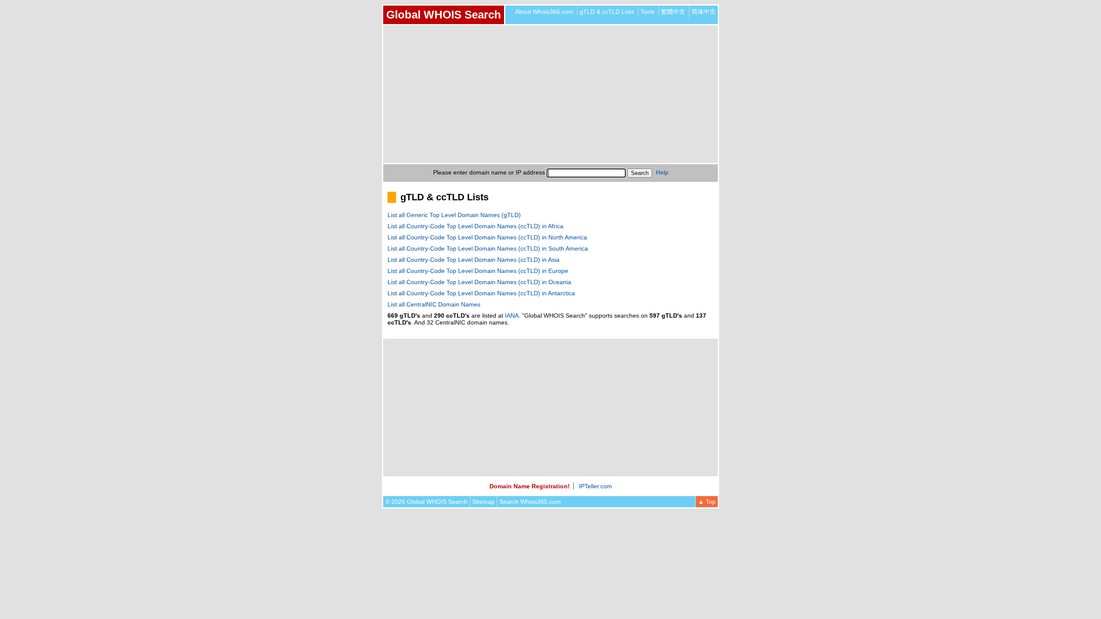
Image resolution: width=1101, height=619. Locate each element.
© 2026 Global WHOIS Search (426, 501)
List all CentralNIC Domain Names (434, 304)
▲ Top (707, 501)
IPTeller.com (595, 486)
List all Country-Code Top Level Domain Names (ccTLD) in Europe (478, 270)
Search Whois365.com (530, 501)
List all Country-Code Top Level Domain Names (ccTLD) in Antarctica (481, 293)
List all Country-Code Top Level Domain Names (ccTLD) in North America (487, 237)
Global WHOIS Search (443, 15)
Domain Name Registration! (529, 486)
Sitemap (483, 501)
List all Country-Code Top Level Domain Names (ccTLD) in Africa (475, 226)
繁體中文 (673, 11)
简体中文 (704, 11)
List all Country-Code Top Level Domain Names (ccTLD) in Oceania (479, 282)
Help (662, 172)
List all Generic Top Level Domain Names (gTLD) (454, 214)
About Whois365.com (544, 11)
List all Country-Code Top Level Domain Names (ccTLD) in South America (488, 248)
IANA (512, 315)
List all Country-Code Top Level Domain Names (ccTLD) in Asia (474, 259)
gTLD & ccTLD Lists (607, 11)
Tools (647, 11)
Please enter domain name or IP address (489, 172)
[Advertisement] (550, 94)
